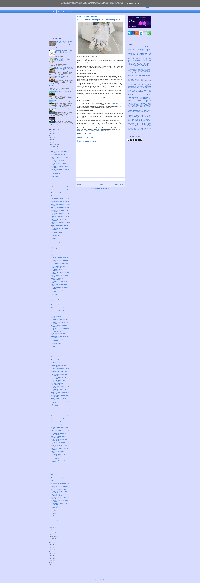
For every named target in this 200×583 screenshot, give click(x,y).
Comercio (138, 60)
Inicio (101, 184)
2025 (51, 133)
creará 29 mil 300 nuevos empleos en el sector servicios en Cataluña (93, 130)
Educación (136, 67)
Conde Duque (137, 62)
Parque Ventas (136, 105)
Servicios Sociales (140, 122)
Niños (145, 96)
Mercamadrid (145, 90)
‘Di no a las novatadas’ (56, 331)
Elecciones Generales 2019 (135, 69)
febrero (53, 538)
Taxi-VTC (138, 123)
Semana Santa (147, 120)
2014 (51, 551)
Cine (144, 58)
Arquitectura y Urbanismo (137, 49)
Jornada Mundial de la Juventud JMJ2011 (141, 83)
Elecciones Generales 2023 (146, 69)
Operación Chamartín (146, 103)
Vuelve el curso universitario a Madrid (59, 489)
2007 (51, 564)
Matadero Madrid (139, 88)
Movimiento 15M (147, 91)
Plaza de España (145, 111)
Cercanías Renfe (143, 56)
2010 (51, 558)
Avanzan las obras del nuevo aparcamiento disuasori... (57, 495)
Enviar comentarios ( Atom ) (103, 188)
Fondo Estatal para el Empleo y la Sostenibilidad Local (139, 79)
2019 (51, 542)
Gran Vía (130, 82)
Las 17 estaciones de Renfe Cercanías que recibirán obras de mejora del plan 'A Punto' (64, 42)
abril (52, 534)
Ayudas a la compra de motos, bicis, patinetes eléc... (59, 299)
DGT (150, 64)
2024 (51, 135)
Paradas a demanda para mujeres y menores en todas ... (59, 372)
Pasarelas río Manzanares (145, 106)
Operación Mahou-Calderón (133, 104)
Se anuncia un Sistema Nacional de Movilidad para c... (59, 434)
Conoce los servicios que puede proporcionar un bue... (58, 267)
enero (52, 540)
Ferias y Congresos (138, 76)
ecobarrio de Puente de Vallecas (142, 65)
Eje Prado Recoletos (144, 67)
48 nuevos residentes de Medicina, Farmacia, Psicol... (58, 164)
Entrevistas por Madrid (146, 72)
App (144, 48)
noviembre (53, 146)
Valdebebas (148, 127)
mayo (52, 532)
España (137, 74)
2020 (51, 142)
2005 (51, 567)
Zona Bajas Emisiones (141, 129)
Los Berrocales (134, 86)
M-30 (144, 86)
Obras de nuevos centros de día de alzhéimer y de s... (58, 297)
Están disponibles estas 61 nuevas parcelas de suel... (58, 220)
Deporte (146, 64)
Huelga (140, 82)
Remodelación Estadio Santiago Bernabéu (137, 116)
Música (149, 93)
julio (52, 529)
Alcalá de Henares (138, 48)
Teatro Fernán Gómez (146, 124)
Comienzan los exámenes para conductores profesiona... (58, 232)
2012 (51, 555)
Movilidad (141, 91)
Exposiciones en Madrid (139, 75)
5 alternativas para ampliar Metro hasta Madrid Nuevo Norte (63, 51)
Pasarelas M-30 (136, 106)
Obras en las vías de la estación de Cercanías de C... (58, 173)
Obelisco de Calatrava (136, 100)
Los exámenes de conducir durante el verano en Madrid (59, 419)
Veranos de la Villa (136, 128)
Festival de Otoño (147, 76)
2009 (51, 560)
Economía (130, 67)
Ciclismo (133, 58)
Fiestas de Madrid (132, 78)
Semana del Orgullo (139, 120)
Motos (136, 91)
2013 (51, 553)
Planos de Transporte (136, 111)
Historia (135, 82)
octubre (53, 148)
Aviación (137, 50)
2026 (51, 131)
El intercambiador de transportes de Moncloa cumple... (58, 340)
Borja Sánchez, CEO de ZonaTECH (102, 87)
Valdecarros (130, 128)
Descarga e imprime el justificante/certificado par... (57, 317)
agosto (53, 527)
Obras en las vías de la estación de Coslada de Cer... (58, 521)
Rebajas (149, 114)
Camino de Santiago (147, 52)
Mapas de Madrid (131, 88)
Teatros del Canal (132, 125)
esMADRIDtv (131, 74)
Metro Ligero (131, 91)
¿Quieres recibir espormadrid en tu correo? (137, 144)
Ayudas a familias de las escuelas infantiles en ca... (58, 437)
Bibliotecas (144, 50)
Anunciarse (61, 11)
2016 (51, 547)
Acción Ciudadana (132, 46)
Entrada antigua (119, 184)
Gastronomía (148, 80)
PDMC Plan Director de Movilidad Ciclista (137, 109)
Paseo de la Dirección (132, 107)
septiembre (53, 149)
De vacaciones (139, 64)
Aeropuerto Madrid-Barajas (144, 46)
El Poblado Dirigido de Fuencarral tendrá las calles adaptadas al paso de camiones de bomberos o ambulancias (64, 68)
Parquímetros (142, 105)
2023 (51, 137)
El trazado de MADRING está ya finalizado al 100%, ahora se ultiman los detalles (63, 77)
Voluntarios (134, 129)
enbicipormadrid (137, 72)
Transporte (144, 125)
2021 (51, 141)
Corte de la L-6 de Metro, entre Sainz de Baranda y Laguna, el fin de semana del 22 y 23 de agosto (63, 59)
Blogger (104, 580)
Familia (147, 75)
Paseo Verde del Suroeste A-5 (144, 107)
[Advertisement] (61, 25)
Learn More (130, 3)
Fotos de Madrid (132, 80)
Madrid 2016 (130, 87)
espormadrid (143, 74)
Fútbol (137, 80)
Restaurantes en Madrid (146, 117)
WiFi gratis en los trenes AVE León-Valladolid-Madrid (58, 279)
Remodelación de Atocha (133, 115)
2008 (51, 562)
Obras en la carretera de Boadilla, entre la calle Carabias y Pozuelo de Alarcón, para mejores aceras (64, 110)
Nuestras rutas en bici (137, 97)
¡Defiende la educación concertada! (56, 85)
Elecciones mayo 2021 (137, 71)
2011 (51, 557)
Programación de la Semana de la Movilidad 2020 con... (58, 366)
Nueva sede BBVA (132, 98)
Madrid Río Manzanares (145, 87)
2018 (51, 544)
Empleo (130, 72)
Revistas (130, 119)
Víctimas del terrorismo (146, 128)
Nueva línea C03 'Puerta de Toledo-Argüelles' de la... (58, 390)
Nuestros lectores (146, 97)
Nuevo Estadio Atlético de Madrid (143, 98)
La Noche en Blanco (137, 84)
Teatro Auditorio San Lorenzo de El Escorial (139, 124)
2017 (51, 546)
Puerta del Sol (144, 114)
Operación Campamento (134, 103)
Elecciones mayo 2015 (142, 70)
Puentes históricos (136, 114)
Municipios (131, 93)
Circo (146, 58)
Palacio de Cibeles (143, 104)
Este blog (52, 11)
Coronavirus (148, 62)
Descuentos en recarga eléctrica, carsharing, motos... (58, 384)
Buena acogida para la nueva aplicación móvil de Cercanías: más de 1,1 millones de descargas (64, 119)
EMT (133, 72)
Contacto (69, 11)
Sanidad (141, 119)
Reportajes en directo (135, 117)
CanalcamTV (131, 53)
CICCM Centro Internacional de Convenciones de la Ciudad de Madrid (139, 57)
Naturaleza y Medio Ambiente (139, 94)
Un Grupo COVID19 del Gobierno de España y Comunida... (59, 311)
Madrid (148, 86)
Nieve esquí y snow (137, 96)
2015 (51, 549)
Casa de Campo (132, 54)
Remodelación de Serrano (145, 115)
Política (138, 113)
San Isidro (135, 119)
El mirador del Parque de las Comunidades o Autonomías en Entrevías (64, 101)
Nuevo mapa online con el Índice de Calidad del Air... (59, 455)
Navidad (130, 96)
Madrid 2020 (136, 87)
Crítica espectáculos (132, 63)
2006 (51, 566)
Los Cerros (140, 86)
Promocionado (144, 113)
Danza (133, 64)
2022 (51, 139)
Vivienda (130, 129)
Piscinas (140, 110)
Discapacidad (131, 65)
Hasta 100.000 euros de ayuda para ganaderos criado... (59, 440)
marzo (52, 536)
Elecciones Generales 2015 (137, 68)
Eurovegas (149, 74)
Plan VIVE (145, 110)
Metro (149, 90)
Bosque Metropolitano (137, 52)
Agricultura (130, 48)
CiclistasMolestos (139, 58)
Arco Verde (148, 48)
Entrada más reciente (83, 184)
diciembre (53, 144)
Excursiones (130, 75)
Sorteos (134, 123)
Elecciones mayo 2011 (133, 70)
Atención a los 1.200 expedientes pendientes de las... (58, 343)
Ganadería (142, 80)
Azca (140, 50)
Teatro (142, 123)
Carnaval (137, 53)
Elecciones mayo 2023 (146, 71)
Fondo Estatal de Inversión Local (144, 78)
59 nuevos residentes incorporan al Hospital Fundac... (58, 161)
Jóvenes (130, 84)
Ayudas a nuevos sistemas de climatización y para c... (57, 252)
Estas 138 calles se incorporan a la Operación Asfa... (58, 458)
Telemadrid (138, 125)
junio (52, 531)
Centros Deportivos (133, 56)
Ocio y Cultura (145, 102)
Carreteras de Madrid (145, 53)
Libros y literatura (146, 84)
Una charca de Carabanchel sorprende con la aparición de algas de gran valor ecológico (63, 92)
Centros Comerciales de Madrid (143, 54)
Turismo (143, 127)
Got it (137, 3)
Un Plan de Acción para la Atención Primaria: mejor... (58, 381)
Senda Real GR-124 (132, 121)
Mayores (145, 88)
